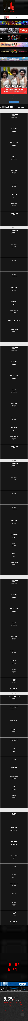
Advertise (6, 1002)
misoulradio (14, 68)
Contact (15, 1002)
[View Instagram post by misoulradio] (26, 92)
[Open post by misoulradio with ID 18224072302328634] (14, 80)
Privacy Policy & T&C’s (10, 1004)
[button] (1, 80)
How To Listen (20, 1003)
